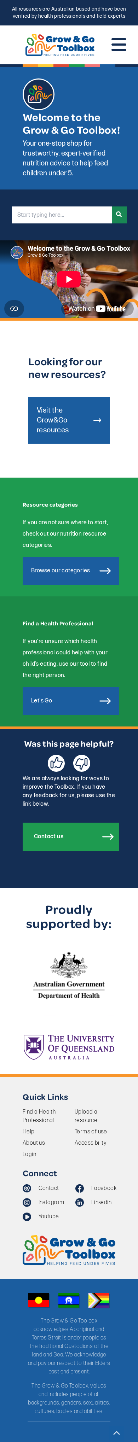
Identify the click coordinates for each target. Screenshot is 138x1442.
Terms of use (91, 1131)
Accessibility (90, 1143)
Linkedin (101, 1202)
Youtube (49, 1216)
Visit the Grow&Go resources (53, 420)
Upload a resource (86, 1116)
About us (34, 1143)
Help (29, 1131)
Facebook (103, 1188)
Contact (49, 1188)
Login (29, 1154)
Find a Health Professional (39, 1116)
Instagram (51, 1202)
